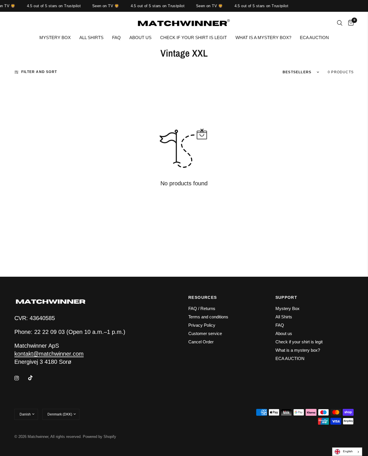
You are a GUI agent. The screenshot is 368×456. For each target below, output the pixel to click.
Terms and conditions (208, 316)
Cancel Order (201, 341)
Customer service (205, 333)
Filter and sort (39, 72)
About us (140, 37)
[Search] (339, 23)
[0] (349, 23)
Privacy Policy (201, 325)
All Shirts (91, 37)
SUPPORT (286, 297)
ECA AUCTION (314, 37)
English (348, 451)
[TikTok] (34, 378)
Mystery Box (55, 37)
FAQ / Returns (201, 308)
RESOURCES (202, 297)
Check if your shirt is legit (193, 37)
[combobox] (347, 451)
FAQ (116, 37)
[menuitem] (55, 37)
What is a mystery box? (263, 37)
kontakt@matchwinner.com (49, 354)
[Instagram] (20, 378)
